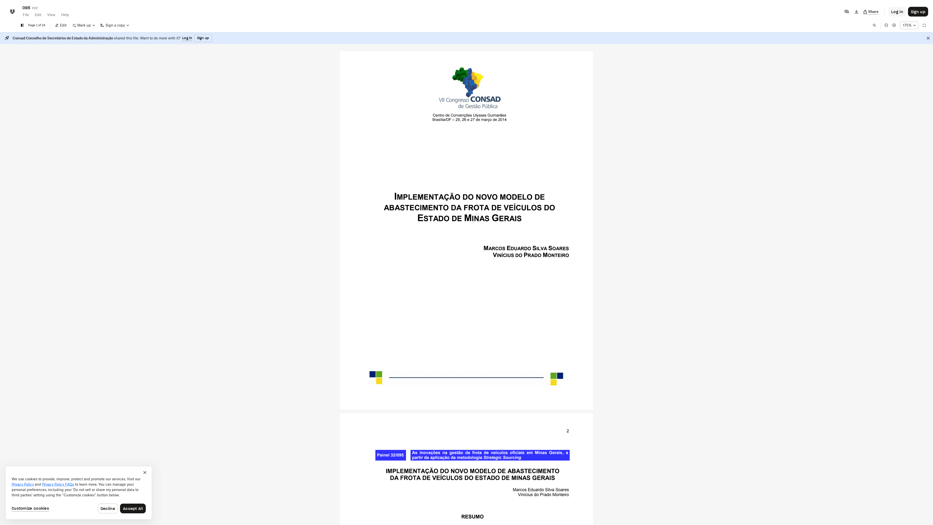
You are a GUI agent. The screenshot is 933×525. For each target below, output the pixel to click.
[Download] (856, 12)
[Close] (928, 38)
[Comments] (847, 12)
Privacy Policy (23, 484)
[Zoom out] (886, 25)
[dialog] (79, 493)
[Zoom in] (894, 25)
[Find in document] (874, 25)
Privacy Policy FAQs (58, 484)
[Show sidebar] (22, 25)
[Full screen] (924, 25)
